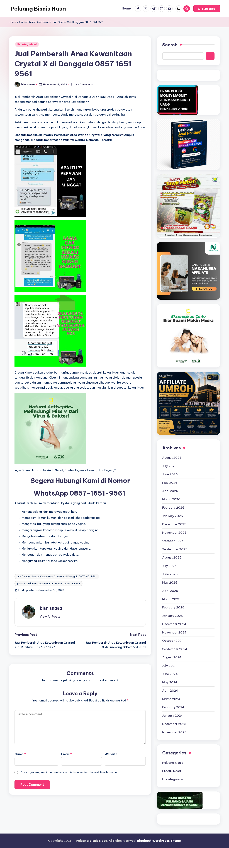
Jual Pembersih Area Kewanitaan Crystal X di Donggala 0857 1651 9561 (56, 576)
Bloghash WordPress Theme (159, 841)
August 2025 (171, 557)
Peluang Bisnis (172, 763)
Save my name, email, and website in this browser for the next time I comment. (70, 772)
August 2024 (171, 657)
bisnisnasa (51, 608)
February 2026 (173, 508)
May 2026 (169, 483)
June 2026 (170, 474)
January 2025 (172, 616)
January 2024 (172, 716)
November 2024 (174, 632)
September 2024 (174, 649)
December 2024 (174, 624)
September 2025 (174, 549)
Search (169, 44)
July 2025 (169, 566)
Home (12, 22)
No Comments (84, 84)
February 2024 (173, 707)
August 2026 (171, 458)
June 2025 (170, 574)
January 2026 (172, 516)
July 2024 (169, 666)
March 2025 (171, 599)
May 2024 (169, 682)
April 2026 (170, 491)
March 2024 (171, 699)
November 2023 (174, 732)
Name (20, 754)
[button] (206, 8)
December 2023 (174, 724)
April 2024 (170, 691)
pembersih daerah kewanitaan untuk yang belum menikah (48, 583)
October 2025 (173, 541)
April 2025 (170, 591)
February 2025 (173, 607)
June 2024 (170, 674)
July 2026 (169, 466)
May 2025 (169, 582)
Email (66, 754)
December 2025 (174, 524)
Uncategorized (27, 44)
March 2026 (171, 499)
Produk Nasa (171, 771)
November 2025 (174, 533)
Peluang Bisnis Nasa (38, 8)
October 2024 (173, 641)
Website (111, 754)
